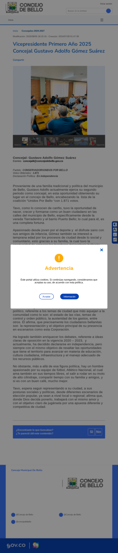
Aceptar (46, 296)
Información (69, 296)
